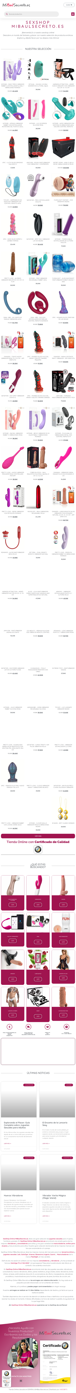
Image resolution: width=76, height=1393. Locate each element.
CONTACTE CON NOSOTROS (20, 1376)
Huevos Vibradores (13, 1195)
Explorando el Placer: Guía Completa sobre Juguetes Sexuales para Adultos (17, 1125)
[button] (73, 14)
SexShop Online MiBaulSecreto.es (15, 1239)
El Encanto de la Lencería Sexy (54, 1123)
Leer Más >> (7, 1143)
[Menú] (10, 1371)
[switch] (7, 1385)
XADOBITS (63, 1389)
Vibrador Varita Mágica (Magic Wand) (54, 1196)
